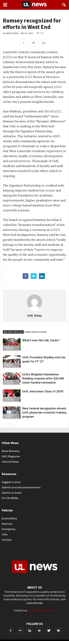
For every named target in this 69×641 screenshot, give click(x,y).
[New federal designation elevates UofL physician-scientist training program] (12, 412)
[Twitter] (48, 630)
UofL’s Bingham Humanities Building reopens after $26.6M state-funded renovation (43, 378)
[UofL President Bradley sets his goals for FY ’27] (12, 361)
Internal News (10, 461)
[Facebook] (10, 630)
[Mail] (39, 630)
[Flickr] (20, 630)
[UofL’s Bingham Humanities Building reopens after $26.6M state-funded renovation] (12, 378)
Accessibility (9, 518)
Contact (7, 539)
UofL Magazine (11, 456)
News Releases (11, 451)
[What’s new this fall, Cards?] (12, 344)
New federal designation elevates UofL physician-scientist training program (45, 412)
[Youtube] (58, 630)
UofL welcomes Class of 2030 (42, 391)
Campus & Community (9, 348)
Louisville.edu (34, 603)
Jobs (5, 534)
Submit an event (12, 492)
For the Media (10, 498)
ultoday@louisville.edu (41, 610)
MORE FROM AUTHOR (36, 332)
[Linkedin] (29, 630)
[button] (64, 5)
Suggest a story (11, 482)
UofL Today (12, 33)
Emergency (8, 529)
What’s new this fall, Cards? (40, 340)
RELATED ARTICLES (13, 332)
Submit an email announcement (21, 487)
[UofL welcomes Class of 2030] (12, 395)
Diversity (7, 523)
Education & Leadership (9, 416)
